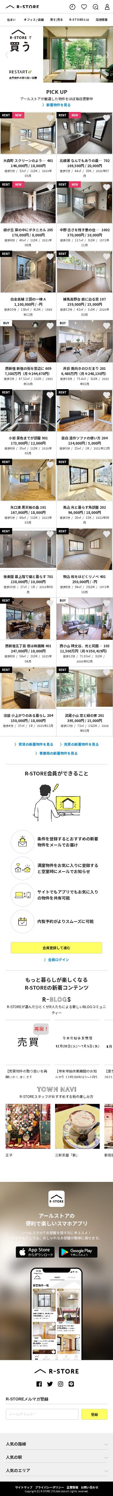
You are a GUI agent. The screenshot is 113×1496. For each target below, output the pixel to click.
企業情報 (72, 1487)
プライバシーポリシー (49, 1487)
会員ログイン (58, 959)
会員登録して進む (56, 947)
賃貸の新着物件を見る (36, 744)
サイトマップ (23, 1487)
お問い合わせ (89, 1487)
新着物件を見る (58, 104)
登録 (94, 1415)
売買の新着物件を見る (81, 744)
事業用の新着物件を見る (58, 753)
